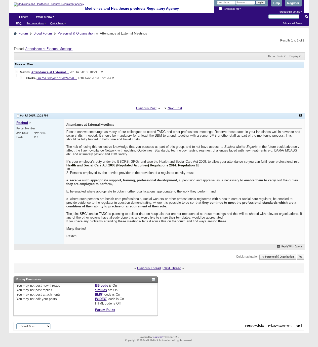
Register (293, 3)
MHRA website (254, 325)
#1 (300, 115)
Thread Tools (275, 56)
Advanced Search (293, 23)
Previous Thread (149, 268)
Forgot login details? (290, 11)
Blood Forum (43, 33)
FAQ (19, 23)
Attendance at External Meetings (49, 49)
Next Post (175, 108)
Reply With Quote (291, 246)
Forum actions (35, 23)
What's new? (45, 17)
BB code (101, 285)
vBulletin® (158, 337)
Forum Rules (105, 310)
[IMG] (99, 294)
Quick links (57, 23)
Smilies (101, 290)
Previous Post (146, 108)
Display (293, 56)
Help (276, 3)
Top (300, 257)
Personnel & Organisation (76, 33)
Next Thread (172, 268)
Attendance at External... (50, 72)
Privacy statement (279, 325)
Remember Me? (231, 8)
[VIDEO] (101, 299)
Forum (23, 17)
